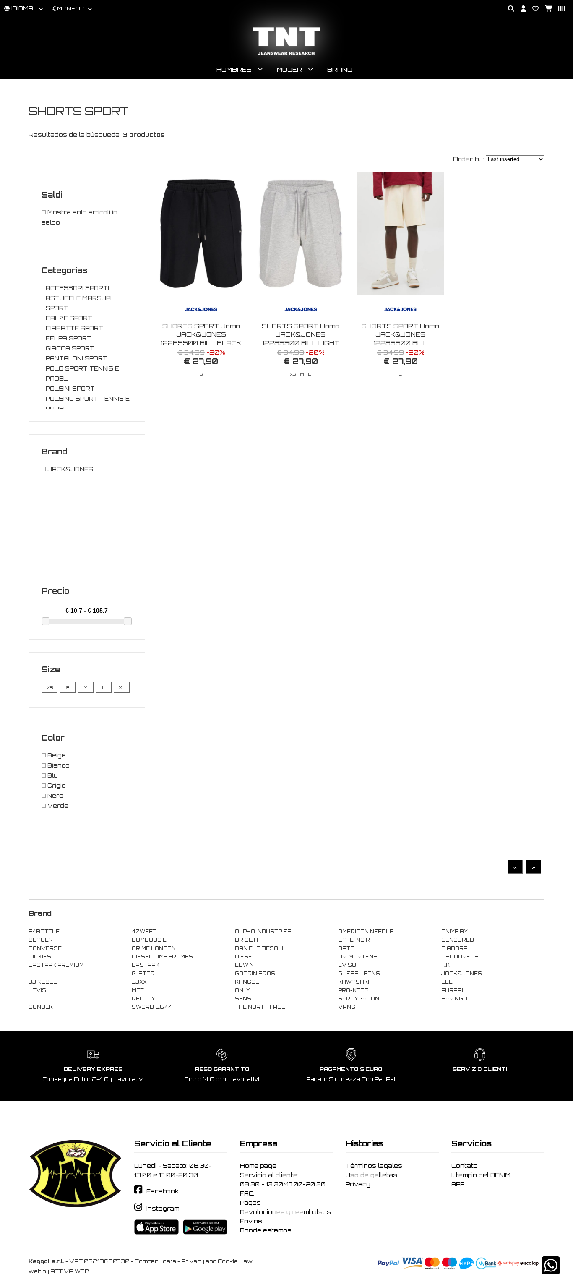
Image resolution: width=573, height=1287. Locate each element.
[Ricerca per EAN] (558, 9)
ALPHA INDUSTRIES (263, 932)
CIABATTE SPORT (74, 328)
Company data (155, 1261)
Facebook (162, 1191)
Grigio (56, 785)
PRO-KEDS (353, 990)
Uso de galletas (371, 1175)
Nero (54, 795)
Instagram (162, 1208)
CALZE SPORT (69, 318)
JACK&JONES (69, 469)
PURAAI (452, 990)
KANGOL (247, 982)
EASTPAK (145, 965)
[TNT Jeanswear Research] (286, 54)
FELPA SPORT (68, 338)
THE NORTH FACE (260, 1007)
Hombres (234, 69)
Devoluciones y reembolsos (285, 1212)
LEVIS (37, 990)
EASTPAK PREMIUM (56, 965)
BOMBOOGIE (149, 940)
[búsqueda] (508, 9)
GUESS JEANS (359, 973)
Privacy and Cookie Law (217, 1261)
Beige (56, 755)
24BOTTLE (44, 932)
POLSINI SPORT (70, 388)
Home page (258, 1165)
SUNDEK (41, 1007)
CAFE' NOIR (354, 940)
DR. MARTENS (358, 957)
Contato (464, 1165)
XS (50, 687)
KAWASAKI (353, 982)
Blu (52, 775)
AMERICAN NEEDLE (365, 932)
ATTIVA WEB (69, 1271)
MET (138, 990)
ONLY (242, 990)
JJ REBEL (43, 982)
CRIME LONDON (154, 948)
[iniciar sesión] (520, 9)
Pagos (250, 1202)
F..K (445, 965)
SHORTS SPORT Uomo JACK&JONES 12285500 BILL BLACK (201, 334)
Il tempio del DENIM (480, 1175)
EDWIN (244, 965)
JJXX (139, 982)
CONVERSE (45, 948)
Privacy (358, 1184)
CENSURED (457, 940)
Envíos (251, 1221)
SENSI (244, 999)
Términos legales (374, 1165)
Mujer (289, 69)
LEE (447, 982)
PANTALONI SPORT (76, 358)
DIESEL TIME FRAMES (162, 957)
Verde (57, 805)
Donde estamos (266, 1230)
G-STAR (143, 973)
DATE (346, 948)
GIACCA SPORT (70, 348)
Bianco (58, 765)
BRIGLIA (246, 940)
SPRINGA (454, 999)
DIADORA (454, 948)
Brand (339, 69)
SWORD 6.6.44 (152, 1007)
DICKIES (40, 957)
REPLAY (143, 999)
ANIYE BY (454, 932)
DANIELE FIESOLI (259, 948)
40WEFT (144, 932)
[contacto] (532, 9)
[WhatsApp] (551, 1270)
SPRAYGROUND (360, 999)
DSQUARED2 (459, 957)
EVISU (347, 965)
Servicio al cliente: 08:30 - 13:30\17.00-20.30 (283, 1180)
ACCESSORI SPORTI (77, 288)
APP (457, 1184)
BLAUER (41, 940)
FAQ (247, 1193)
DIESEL (245, 957)
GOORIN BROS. (255, 973)
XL (122, 687)
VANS (346, 1007)
